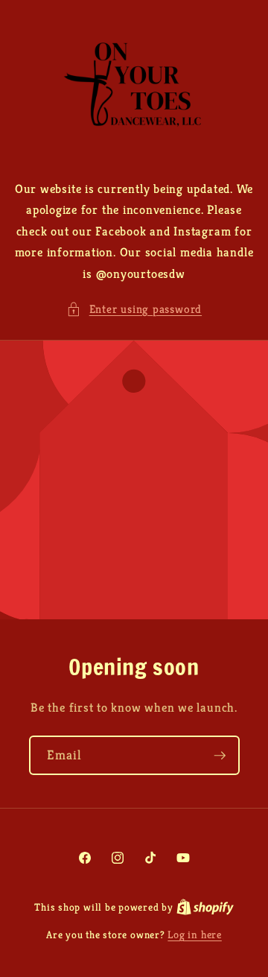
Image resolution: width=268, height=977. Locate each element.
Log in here (194, 934)
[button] (134, 310)
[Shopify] (205, 907)
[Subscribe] (219, 756)
